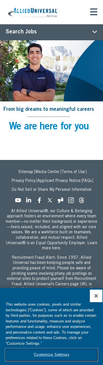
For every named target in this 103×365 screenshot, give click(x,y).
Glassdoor (62, 201)
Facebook (40, 201)
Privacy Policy (23, 181)
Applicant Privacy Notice (59, 181)
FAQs (87, 181)
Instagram (72, 201)
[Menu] (93, 13)
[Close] (96, 296)
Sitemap (25, 172)
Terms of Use (73, 172)
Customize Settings (51, 354)
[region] (51, 326)
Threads (83, 201)
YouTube (19, 201)
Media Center (47, 172)
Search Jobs (21, 32)
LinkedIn (30, 201)
